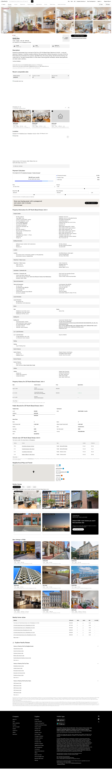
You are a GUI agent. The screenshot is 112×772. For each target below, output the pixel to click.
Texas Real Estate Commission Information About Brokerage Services (69, 753)
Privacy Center (86, 727)
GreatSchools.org (31, 458)
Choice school (63, 454)
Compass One (38, 728)
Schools (45, 4)
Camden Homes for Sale (18, 668)
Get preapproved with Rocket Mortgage (79, 38)
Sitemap (36, 760)
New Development (38, 747)
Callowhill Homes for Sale (18, 648)
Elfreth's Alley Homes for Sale (19, 655)
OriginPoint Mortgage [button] (26, 172)
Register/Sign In (107, 1)
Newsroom (15, 734)
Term (14, 184)
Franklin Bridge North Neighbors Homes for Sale (22, 657)
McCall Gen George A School (28, 446)
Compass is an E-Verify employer (78, 729)
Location (15, 4)
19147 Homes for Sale (17, 692)
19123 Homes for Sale (17, 683)
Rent (72, 1)
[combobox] (20, 1)
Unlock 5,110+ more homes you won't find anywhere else (84, 522)
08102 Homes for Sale (17, 685)
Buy (69, 1)
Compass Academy (39, 738)
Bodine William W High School (28, 454)
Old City (34, 133)
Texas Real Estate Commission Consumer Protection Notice (67, 754)
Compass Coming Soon (39, 723)
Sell (74, 1)
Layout (34, 486)
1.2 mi (92, 448)
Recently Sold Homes (39, 758)
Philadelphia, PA (25, 42)
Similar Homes (52, 4)
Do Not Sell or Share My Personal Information (66, 727)
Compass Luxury (38, 732)
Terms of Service (79, 727)
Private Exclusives (38, 721)
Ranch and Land (38, 754)
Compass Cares (38, 741)
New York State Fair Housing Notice (63, 756)
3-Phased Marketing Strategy (41, 725)
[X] (98, 721)
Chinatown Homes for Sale (18, 653)
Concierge (37, 719)
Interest (58, 184)
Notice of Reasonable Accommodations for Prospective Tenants (68, 758)
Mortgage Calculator (39, 736)
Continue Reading (16, 61)
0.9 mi (92, 446)
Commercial (37, 749)
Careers (14, 728)
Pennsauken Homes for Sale (19, 670)
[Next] (109, 20)
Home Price (15, 190)
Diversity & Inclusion (39, 743)
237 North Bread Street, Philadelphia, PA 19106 (23, 630)
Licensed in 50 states (61, 764)
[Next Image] (30, 116)
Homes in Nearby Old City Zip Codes (22, 680)
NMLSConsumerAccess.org (76, 763)
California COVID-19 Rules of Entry (73, 730)
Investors (14, 725)
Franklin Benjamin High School (28, 448)
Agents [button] (99, 1)
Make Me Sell (37, 730)
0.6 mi (92, 451)
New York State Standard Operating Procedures (65, 757)
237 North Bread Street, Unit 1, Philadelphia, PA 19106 (24, 627)
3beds (14, 40)
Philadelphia (30, 133)
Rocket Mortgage (36, 172)
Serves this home (63, 446)
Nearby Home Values (62, 4)
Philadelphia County (23, 133)
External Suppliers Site (39, 756)
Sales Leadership (16, 723)
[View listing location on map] (66, 38)
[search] (32, 1)
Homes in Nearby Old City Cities (21, 663)
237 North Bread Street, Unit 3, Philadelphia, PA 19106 (24, 625)
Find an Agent (37, 734)
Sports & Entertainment (39, 751)
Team (14, 721)
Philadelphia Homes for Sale (19, 665)
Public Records (39, 4)
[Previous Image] (14, 116)
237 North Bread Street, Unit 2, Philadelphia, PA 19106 (24, 632)
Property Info (22, 4)
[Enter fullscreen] (67, 137)
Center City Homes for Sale (19, 650)
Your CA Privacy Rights (86, 730)
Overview (9, 4)
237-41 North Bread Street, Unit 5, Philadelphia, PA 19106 (25, 634)
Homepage (15, 133)
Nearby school (63, 451)
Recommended (17, 486)
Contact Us (15, 730)
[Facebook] (98, 718)
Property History (31, 4)
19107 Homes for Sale (17, 690)
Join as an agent (16, 726)
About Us (14, 719)
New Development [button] (91, 1)
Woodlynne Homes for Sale (18, 675)
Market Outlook (38, 726)
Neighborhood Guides (39, 745)
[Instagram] (98, 716)
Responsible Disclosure (66, 729)
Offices (14, 732)
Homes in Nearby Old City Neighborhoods (23, 646)
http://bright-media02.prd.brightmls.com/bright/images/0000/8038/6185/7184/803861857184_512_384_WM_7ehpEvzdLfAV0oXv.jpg (78, 323)
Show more (16, 660)
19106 (30, 42)
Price (23, 486)
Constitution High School (27, 451)
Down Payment (59, 190)
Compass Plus (37, 739)
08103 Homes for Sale (17, 687)
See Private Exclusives (78, 529)
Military (36, 752)
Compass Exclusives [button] (81, 1)
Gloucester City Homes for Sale (19, 672)
